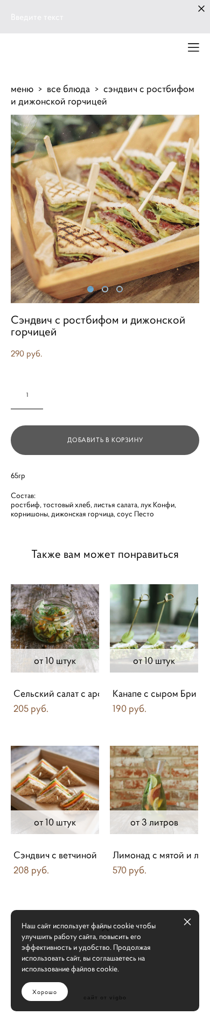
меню (22, 88)
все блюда (68, 88)
